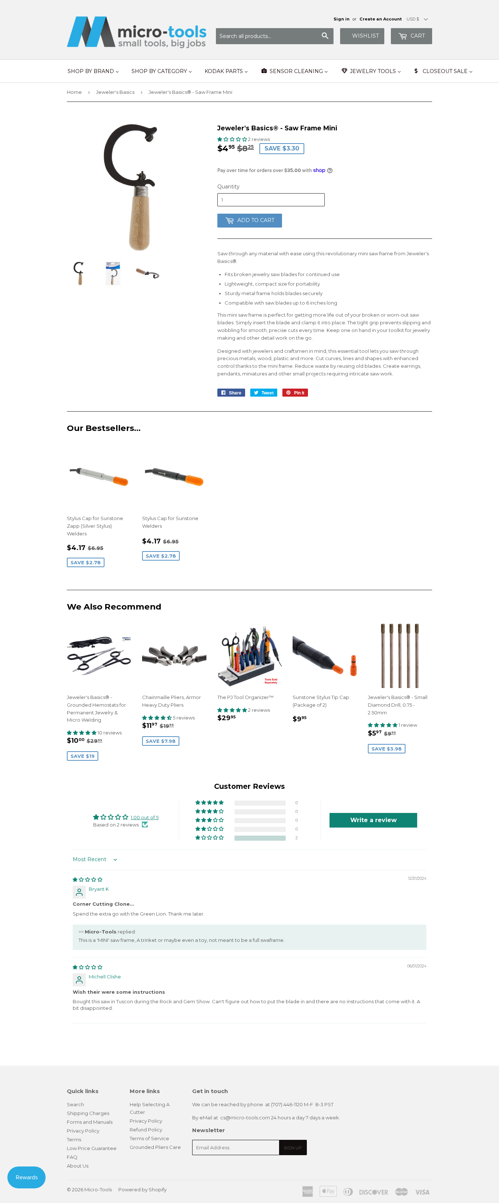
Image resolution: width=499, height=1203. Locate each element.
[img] (87, 879)
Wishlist (365, 36)
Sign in (342, 19)
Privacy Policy (83, 1131)
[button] (232, 139)
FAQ (72, 1157)
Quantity (228, 186)
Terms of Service (149, 1138)
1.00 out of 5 (145, 817)
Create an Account (380, 19)
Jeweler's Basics (115, 92)
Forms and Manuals (90, 1122)
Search (75, 1104)
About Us (77, 1166)
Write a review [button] (373, 820)
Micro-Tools (98, 1189)
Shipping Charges (88, 1113)
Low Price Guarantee (92, 1148)
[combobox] (275, 36)
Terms (74, 1139)
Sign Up (293, 1147)
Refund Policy (146, 1130)
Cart (417, 36)
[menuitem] (93, 71)
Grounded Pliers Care (155, 1147)
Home (74, 92)
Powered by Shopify (142, 1189)
